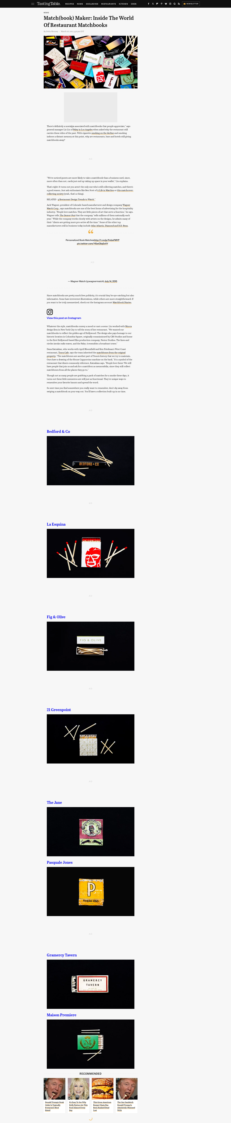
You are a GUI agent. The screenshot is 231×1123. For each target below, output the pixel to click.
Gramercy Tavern (62, 955)
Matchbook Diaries (122, 302)
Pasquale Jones (60, 862)
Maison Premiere (61, 1015)
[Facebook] (148, 4)
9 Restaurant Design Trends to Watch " (76, 199)
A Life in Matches (105, 190)
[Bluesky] (166, 4)
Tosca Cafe (63, 352)
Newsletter (192, 4)
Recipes (69, 3)
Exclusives (92, 3)
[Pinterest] (161, 4)
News (80, 3)
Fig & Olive (56, 617)
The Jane (54, 802)
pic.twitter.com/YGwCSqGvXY (92, 243)
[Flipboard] (157, 4)
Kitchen (123, 3)
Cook (134, 3)
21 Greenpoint (59, 709)
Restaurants (108, 3)
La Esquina (56, 524)
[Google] (174, 4)
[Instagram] (170, 4)
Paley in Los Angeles (83, 129)
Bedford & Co (58, 431)
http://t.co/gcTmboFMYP (106, 240)
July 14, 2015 (111, 281)
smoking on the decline (102, 132)
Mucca (128, 326)
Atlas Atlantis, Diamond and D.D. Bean (109, 225)
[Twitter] (153, 4)
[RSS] (179, 4)
